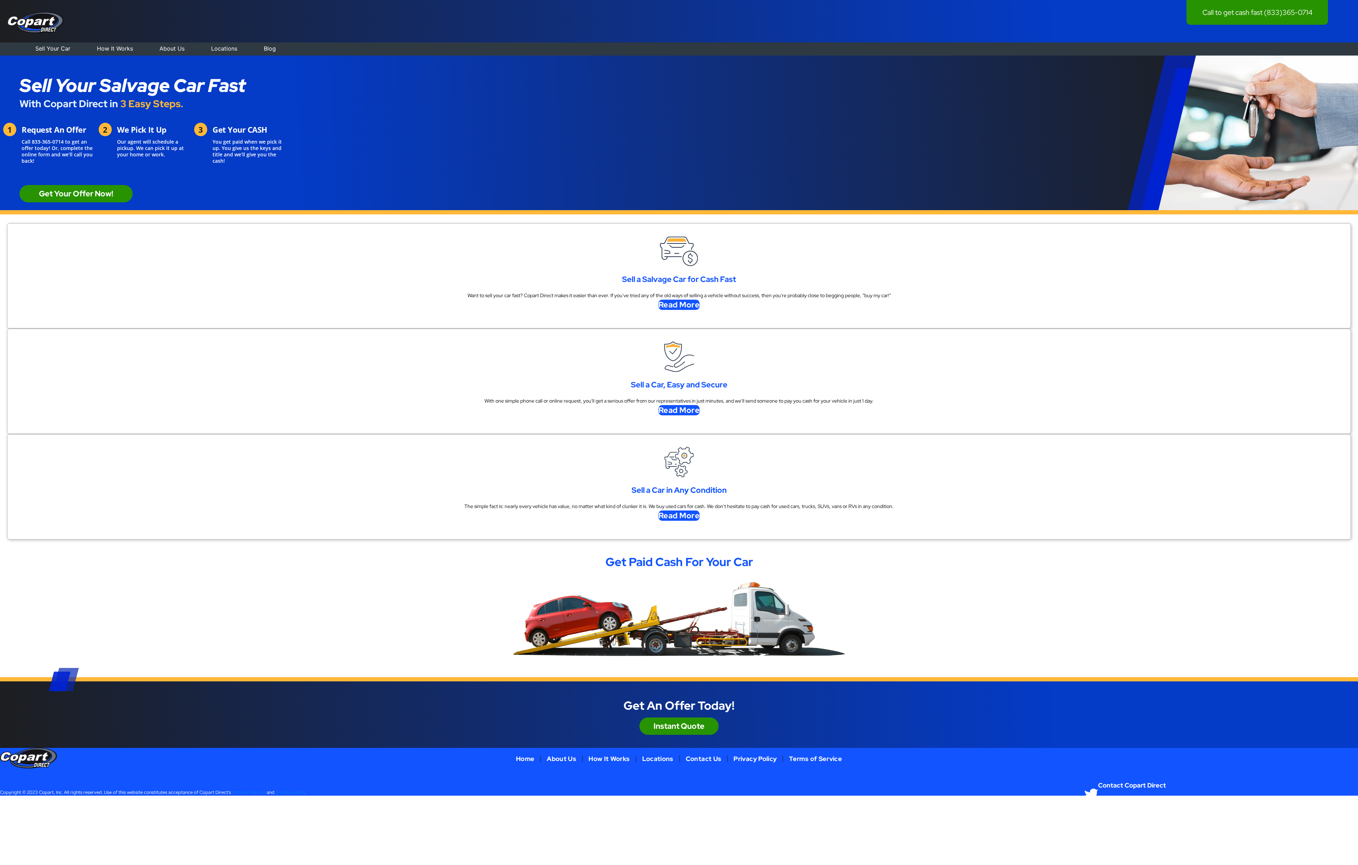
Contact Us (703, 759)
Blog (270, 48)
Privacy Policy (755, 759)
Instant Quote (679, 726)
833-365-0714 (48, 141)
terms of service (249, 792)
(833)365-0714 (1288, 12)
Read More (679, 305)
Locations (224, 48)
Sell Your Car (52, 48)
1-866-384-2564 (1115, 809)
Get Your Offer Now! (76, 194)
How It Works (115, 48)
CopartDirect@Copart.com (1247, 809)
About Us (172, 48)
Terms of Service (815, 759)
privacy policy (289, 792)
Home (525, 759)
